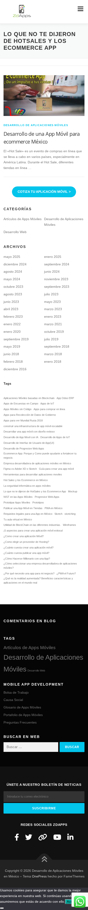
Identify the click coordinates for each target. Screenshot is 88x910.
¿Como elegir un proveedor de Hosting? (26, 541)
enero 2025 (52, 257)
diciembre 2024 (15, 264)
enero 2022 (12, 324)
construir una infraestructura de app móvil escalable (33, 426)
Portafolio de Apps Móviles (23, 715)
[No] (2, 908)
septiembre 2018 (56, 346)
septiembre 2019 (16, 339)
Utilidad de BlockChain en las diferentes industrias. (32, 524)
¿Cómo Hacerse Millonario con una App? (27, 558)
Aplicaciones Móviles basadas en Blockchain (29, 398)
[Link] (42, 837)
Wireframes (69, 524)
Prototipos (38, 502)
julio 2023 (51, 294)
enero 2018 (52, 361)
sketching (70, 513)
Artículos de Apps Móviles (23, 219)
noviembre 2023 (56, 279)
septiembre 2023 (56, 286)
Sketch (58, 513)
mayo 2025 (12, 257)
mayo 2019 (12, 346)
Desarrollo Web (15, 232)
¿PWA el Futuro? (66, 573)
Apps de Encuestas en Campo (21, 403)
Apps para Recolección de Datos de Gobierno (30, 414)
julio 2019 (51, 339)
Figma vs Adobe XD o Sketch (20, 468)
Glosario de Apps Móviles (22, 707)
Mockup (72, 491)
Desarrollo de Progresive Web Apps (24, 448)
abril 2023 (11, 309)
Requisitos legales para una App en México (28, 513)
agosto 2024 (13, 271)
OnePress (39, 876)
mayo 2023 (52, 302)
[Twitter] (28, 837)
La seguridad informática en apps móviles (27, 485)
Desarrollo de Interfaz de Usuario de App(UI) (29, 442)
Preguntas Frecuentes (20, 722)
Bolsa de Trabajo (16, 692)
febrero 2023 (13, 316)
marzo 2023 (53, 309)
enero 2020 (12, 332)
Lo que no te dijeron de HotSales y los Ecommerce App (35, 491)
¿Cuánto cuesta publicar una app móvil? (26, 553)
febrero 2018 (13, 361)
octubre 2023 (13, 286)
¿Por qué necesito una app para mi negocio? (29, 573)
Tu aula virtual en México (18, 519)
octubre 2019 (54, 332)
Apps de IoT (47, 403)
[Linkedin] (70, 837)
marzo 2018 (53, 354)
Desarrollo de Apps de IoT (55, 437)
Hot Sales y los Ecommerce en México (26, 480)
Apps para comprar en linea (49, 409)
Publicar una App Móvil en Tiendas (23, 508)
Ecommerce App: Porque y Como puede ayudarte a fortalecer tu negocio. (40, 455)
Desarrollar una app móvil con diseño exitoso (29, 431)
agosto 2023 (13, 294)
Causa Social (13, 700)
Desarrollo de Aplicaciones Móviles (36, 125)
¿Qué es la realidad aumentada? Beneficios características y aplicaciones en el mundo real (38, 580)
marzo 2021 (53, 324)
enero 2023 (52, 316)
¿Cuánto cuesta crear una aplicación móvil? (29, 547)
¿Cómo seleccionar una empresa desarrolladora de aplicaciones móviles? (40, 565)
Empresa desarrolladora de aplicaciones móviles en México (37, 463)
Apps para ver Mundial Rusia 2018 (23, 420)
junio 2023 (11, 302)
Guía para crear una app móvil (56, 468)
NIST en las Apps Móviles (18, 496)
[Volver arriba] (44, 860)
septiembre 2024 (56, 264)
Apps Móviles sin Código (17, 409)
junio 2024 (52, 271)
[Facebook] (17, 837)
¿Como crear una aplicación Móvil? (24, 536)
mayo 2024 (12, 279)
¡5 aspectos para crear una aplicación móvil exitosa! (33, 530)
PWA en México (53, 508)
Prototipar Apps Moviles (17, 502)
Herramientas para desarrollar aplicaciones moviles (33, 474)
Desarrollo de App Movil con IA (21, 437)
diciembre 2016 (15, 369)
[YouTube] (57, 837)
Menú (80, 9)
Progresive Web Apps (47, 496)
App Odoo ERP (65, 398)
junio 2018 (11, 354)
